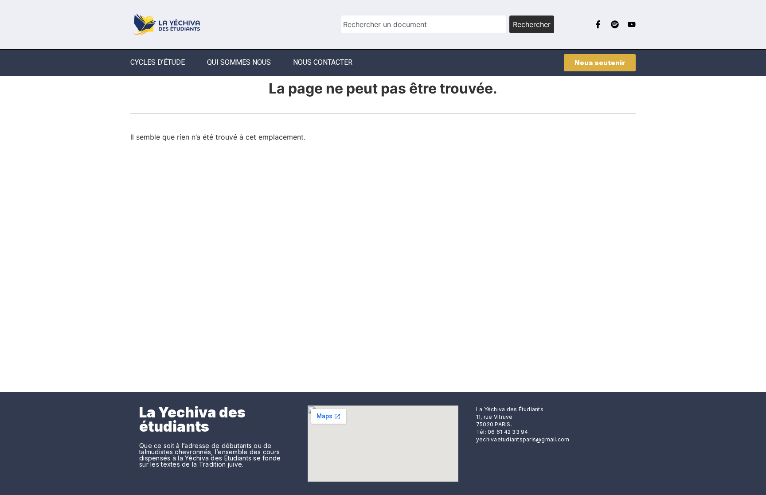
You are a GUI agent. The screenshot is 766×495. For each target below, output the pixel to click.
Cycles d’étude (157, 62)
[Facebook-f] (598, 24)
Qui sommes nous (239, 62)
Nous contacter (322, 62)
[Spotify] (615, 24)
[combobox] (423, 24)
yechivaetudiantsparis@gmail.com (522, 439)
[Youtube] (632, 24)
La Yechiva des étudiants (192, 419)
